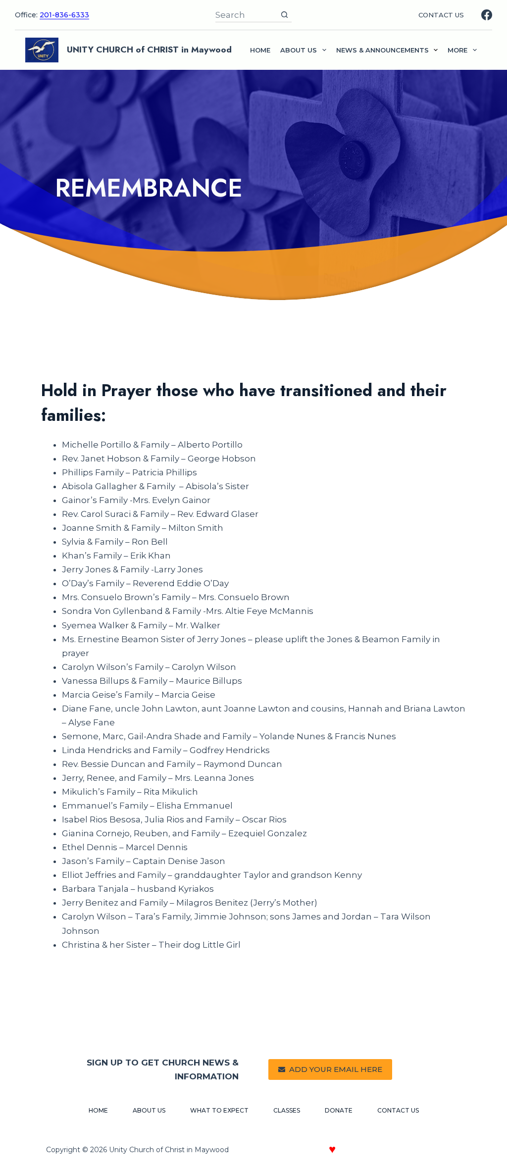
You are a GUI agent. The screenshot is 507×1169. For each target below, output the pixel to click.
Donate (339, 1110)
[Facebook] (486, 14)
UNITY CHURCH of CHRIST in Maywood (149, 49)
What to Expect (219, 1110)
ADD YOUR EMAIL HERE (335, 1069)
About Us (149, 1110)
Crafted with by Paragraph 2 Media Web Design (368, 1151)
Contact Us (398, 1110)
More (457, 50)
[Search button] (284, 14)
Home (260, 50)
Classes (286, 1110)
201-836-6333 (64, 14)
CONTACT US (441, 15)
